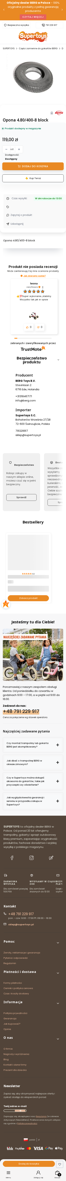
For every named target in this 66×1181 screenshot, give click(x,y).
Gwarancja (10, 1018)
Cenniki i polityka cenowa (18, 988)
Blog (6, 1059)
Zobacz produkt (28, 598)
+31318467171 (23, 396)
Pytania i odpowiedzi (16, 958)
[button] (21, 276)
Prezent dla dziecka (15, 1070)
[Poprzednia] (4, 10)
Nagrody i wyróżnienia (16, 1054)
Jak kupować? (12, 1024)
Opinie (7, 1029)
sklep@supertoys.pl (28, 435)
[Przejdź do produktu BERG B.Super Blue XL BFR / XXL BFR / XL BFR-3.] (28, 559)
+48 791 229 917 (21, 711)
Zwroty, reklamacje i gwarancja (22, 952)
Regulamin (10, 963)
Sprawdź (21, 497)
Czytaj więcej (33, 17)
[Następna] (62, 10)
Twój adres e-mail (15, 1106)
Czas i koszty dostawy (16, 993)
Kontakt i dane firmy (15, 1064)
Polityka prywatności (15, 1013)
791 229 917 (51, 25)
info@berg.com (25, 400)
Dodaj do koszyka (35, 166)
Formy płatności (13, 983)
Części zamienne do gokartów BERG (38, 48)
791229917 (21, 431)
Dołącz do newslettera (20, 1110)
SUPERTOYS (9, 48)
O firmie (8, 1048)
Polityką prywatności (27, 1123)
